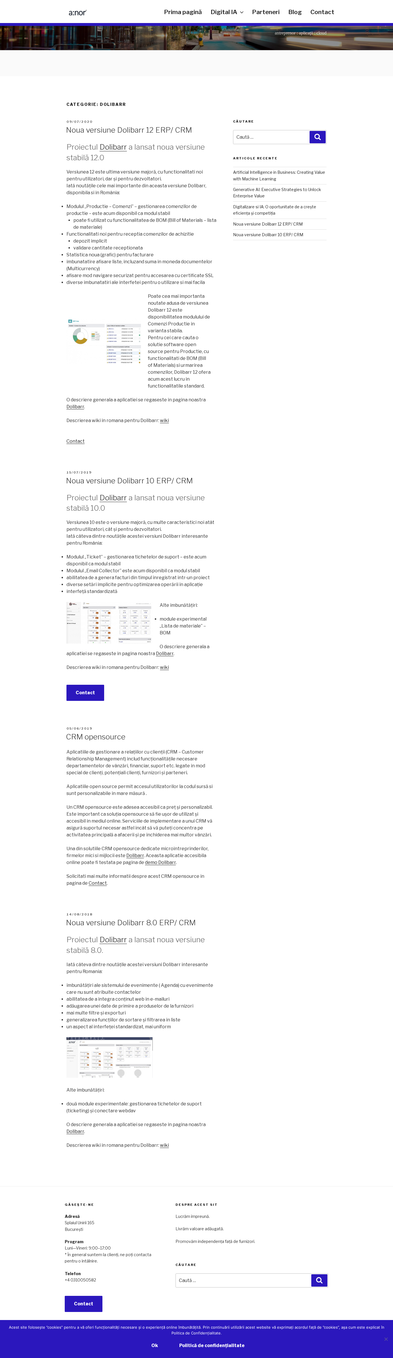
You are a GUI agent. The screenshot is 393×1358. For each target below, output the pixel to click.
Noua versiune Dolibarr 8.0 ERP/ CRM (131, 922)
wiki (164, 420)
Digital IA (224, 12)
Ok (154, 1345)
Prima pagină (183, 12)
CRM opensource (95, 736)
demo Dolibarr (160, 862)
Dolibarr (113, 146)
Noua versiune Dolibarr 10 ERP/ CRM (129, 480)
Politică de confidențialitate (212, 1345)
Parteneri (266, 12)
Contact (322, 12)
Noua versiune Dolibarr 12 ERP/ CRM (129, 129)
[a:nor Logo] (75, 14)
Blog (295, 12)
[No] (386, 1339)
